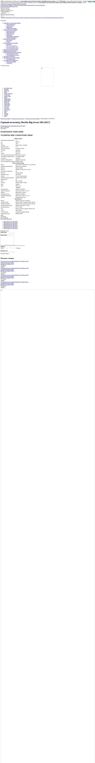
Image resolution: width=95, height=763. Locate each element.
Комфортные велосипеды (10, 51)
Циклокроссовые (11, 59)
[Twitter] (91, 1)
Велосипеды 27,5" (11, 31)
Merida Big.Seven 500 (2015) (11, 227)
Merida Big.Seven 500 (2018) (11, 223)
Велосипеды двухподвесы (12, 17)
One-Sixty (6, 108)
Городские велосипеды (35, 17)
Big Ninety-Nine (8, 88)
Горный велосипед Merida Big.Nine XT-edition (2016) (7, 284)
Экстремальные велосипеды (11, 60)
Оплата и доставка (12, 4)
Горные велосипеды (24, 17)
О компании (4, 4)
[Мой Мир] (94, 1)
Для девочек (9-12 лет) (12, 53)
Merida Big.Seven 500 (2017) (11, 224)
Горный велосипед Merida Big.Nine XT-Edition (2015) (7, 277)
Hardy (5, 97)
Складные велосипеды (9, 56)
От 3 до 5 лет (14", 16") (12, 47)
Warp (5, 116)
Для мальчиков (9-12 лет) (13, 55)
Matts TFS (6, 101)
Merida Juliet (7, 98)
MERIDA (3, 17)
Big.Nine (6, 89)
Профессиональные (11, 28)
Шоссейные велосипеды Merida (12, 57)
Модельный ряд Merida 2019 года (9, 6)
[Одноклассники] (92, 1)
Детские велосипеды (47, 17)
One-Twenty (7, 109)
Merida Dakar (7, 96)
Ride (5, 112)
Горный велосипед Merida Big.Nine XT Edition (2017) (7, 263)
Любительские (10, 25)
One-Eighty (7, 105)
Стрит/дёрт (9, 63)
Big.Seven (6, 90)
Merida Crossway (8, 93)
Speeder (6, 114)
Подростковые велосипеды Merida (12, 52)
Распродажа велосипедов (18, 118)
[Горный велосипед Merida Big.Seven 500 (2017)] (13, 126)
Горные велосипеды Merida (10, 29)
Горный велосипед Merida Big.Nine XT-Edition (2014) (7, 270)
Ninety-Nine (7, 104)
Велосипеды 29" (11, 32)
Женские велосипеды (58, 17)
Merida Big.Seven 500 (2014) (11, 228)
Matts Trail (6, 102)
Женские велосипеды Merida (11, 49)
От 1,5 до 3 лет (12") (12, 45)
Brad (5, 92)
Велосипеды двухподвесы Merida (12, 23)
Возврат (19, 4)
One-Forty (6, 106)
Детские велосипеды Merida (11, 43)
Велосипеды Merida (6, 118)
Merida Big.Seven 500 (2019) (11, 221)
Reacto (5, 110)
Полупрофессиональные (13, 36)
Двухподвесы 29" (11, 24)
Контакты (23, 4)
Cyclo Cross (7, 94)
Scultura (6, 113)
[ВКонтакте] (89, 1)
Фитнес (8, 41)
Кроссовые (9, 40)
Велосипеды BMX (11, 61)
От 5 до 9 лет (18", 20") (12, 48)
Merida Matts (7, 100)
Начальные (9, 27)
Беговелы (9, 44)
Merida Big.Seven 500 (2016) (11, 225)
